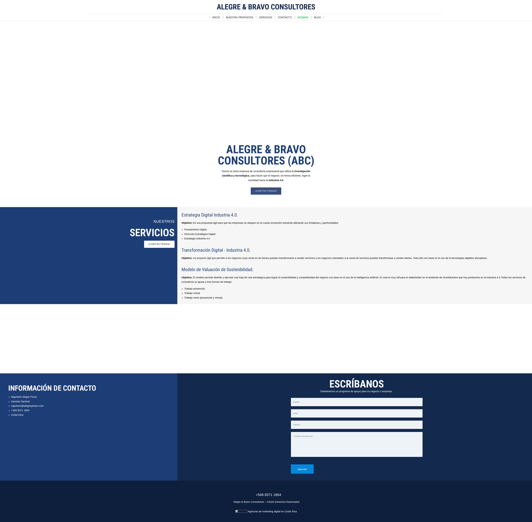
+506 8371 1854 (20, 410)
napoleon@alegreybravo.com (27, 406)
